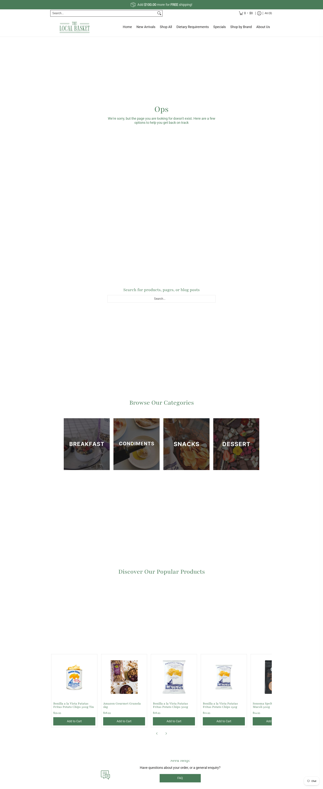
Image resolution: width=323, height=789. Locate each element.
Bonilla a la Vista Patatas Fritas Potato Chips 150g (220, 705)
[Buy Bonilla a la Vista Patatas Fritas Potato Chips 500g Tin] (74, 677)
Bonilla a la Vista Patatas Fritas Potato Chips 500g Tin (73, 705)
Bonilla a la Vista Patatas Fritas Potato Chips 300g (170, 705)
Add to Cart (74, 721)
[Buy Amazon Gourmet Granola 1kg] (124, 677)
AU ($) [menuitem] (268, 13)
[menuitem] (259, 13)
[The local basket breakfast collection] (87, 444)
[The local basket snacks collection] (186, 444)
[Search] (159, 13)
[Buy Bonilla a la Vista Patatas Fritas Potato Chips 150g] (224, 677)
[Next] (166, 733)
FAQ (180, 783)
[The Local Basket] (74, 27)
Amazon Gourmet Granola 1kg (122, 705)
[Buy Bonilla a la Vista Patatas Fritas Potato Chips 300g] (174, 677)
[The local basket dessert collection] (236, 444)
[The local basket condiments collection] (136, 444)
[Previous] (157, 733)
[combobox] (103, 13)
